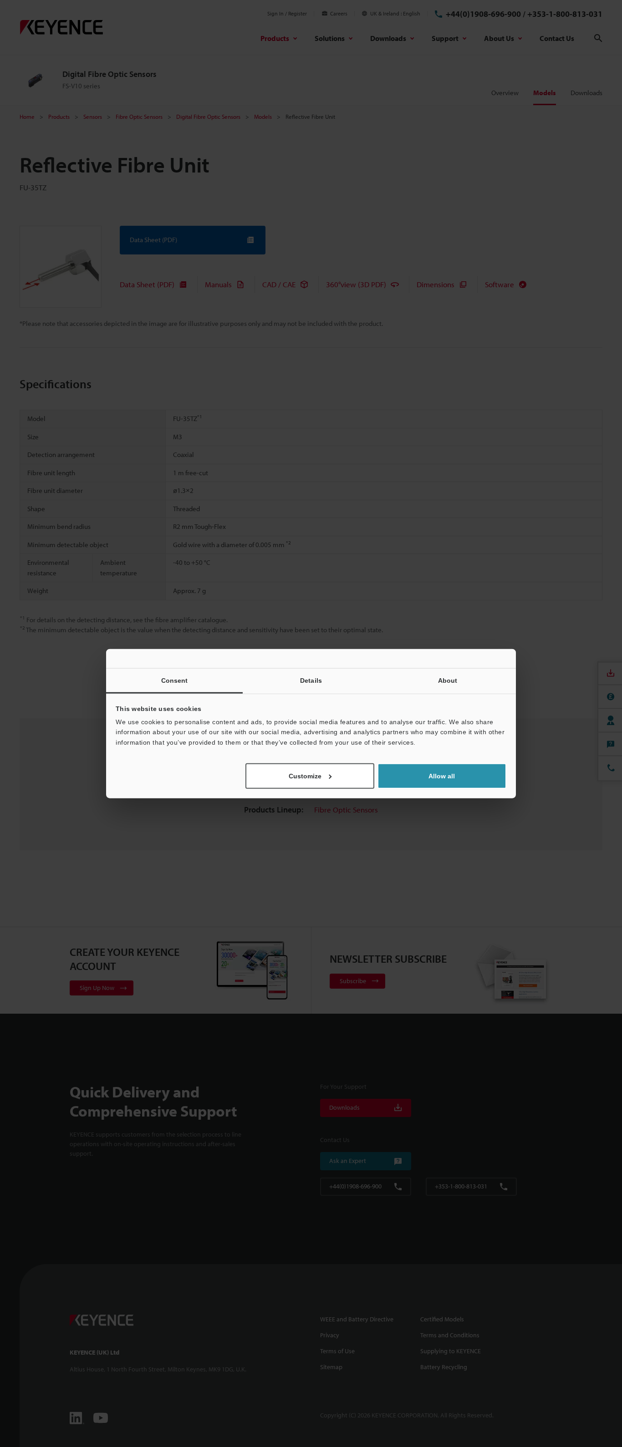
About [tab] (448, 680)
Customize (305, 776)
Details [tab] (311, 680)
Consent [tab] (174, 680)
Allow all (441, 776)
